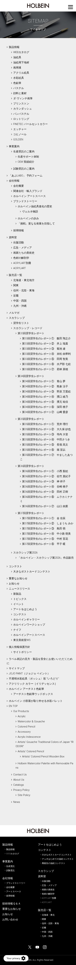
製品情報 (14, 47)
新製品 (17, 593)
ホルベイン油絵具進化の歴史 (35, 206)
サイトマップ (17, 668)
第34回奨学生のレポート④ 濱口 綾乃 (45, 396)
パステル (18, 88)
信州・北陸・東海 (23, 290)
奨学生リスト (21, 323)
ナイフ (17, 629)
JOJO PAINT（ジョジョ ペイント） (29, 673)
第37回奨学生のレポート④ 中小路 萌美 (46, 533)
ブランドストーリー (25, 201)
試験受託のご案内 (23, 168)
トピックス (20, 599)
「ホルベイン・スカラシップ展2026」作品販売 (46, 557)
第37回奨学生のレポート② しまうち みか (47, 523)
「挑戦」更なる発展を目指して (36, 223)
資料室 (13, 237)
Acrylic (22, 716)
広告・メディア (22, 247)
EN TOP (13, 706)
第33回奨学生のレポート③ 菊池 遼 (43, 348)
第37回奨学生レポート (31, 513)
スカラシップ (17, 317)
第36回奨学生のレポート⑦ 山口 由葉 (45, 506)
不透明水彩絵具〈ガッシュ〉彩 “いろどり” (34, 678)
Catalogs (18, 784)
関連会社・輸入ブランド (27, 191)
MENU (71, 7)
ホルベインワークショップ (29, 624)
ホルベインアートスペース (29, 634)
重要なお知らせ (18, 578)
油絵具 (17, 57)
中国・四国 (20, 300)
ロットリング (21, 119)
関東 (16, 285)
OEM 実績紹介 (26, 161)
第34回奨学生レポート (31, 376)
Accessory (24, 731)
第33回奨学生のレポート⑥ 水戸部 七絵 (46, 364)
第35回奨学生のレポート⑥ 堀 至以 (43, 449)
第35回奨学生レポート (31, 419)
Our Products (21, 711)
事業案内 (14, 146)
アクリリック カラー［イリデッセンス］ (33, 683)
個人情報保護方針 (19, 647)
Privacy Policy (21, 790)
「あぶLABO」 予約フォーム (25, 175)
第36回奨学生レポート (31, 466)
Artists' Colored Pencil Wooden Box (43, 756)
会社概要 (18, 185)
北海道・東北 (48, 915)
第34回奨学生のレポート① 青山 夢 (43, 381)
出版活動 (18, 242)
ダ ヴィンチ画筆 (23, 98)
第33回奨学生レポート (31, 333)
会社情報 (14, 180)
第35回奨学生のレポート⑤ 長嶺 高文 (45, 444)
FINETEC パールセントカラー (30, 124)
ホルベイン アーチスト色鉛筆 (26, 688)
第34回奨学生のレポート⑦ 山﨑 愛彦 (45, 412)
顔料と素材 (20, 93)
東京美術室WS (22, 640)
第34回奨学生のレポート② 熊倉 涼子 (45, 386)
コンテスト (15, 566)
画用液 (17, 67)
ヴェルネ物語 (30, 211)
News (16, 802)
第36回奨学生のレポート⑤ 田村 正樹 (45, 491)
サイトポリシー (22, 652)
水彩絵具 (18, 77)
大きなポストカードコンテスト (31, 571)
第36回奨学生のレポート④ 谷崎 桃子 (45, 486)
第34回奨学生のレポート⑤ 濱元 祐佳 (45, 401)
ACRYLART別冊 (22, 263)
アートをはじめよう (25, 609)
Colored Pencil (26, 726)
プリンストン (21, 103)
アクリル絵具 (21, 72)
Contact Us (20, 774)
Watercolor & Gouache (31, 721)
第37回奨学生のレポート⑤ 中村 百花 (45, 538)
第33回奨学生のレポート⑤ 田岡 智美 (45, 359)
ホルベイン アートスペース (29, 196)
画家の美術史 (48, 889)
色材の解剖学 (21, 257)
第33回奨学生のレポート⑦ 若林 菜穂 (45, 369)
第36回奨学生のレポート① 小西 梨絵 (45, 471)
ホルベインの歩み (28, 218)
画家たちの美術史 (23, 252)
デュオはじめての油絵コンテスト (58, 859)
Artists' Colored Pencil (31, 751)
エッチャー (20, 129)
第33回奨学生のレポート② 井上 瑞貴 (45, 343)
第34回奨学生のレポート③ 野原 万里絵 (46, 391)
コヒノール (20, 134)
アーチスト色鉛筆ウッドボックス (33, 694)
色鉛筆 (17, 83)
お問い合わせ (10, 919)
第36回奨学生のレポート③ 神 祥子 (43, 481)
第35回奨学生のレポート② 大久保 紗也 (46, 429)
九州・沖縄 (20, 305)
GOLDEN (18, 139)
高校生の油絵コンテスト (53, 863)
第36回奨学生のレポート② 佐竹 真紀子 (46, 476)
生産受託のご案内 (23, 151)
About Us (18, 779)
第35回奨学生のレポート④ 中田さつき (46, 439)
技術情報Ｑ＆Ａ (11, 903)
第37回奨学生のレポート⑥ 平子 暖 (43, 544)
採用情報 (18, 230)
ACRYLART (19, 268)
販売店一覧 (15, 275)
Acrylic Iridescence (29, 736)
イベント (18, 604)
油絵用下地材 (21, 62)
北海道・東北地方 (23, 280)
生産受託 (10, 866)
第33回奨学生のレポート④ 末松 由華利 (46, 353)
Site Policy (24, 795)
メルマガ (14, 312)
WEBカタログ (21, 52)
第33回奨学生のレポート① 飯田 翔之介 (46, 338)
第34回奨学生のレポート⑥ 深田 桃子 (45, 407)
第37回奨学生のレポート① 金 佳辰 (43, 518)
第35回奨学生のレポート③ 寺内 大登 (45, 434)
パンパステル (21, 113)
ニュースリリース (19, 588)
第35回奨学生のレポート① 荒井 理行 (45, 424)
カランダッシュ (22, 108)
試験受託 (10, 870)
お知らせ (14, 583)
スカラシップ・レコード (27, 328)
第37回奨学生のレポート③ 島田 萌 (43, 528)
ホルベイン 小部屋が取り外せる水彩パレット (36, 701)
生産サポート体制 (28, 156)
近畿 (16, 295)
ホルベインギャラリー (26, 619)
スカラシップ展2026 (25, 552)
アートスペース (13, 891)
